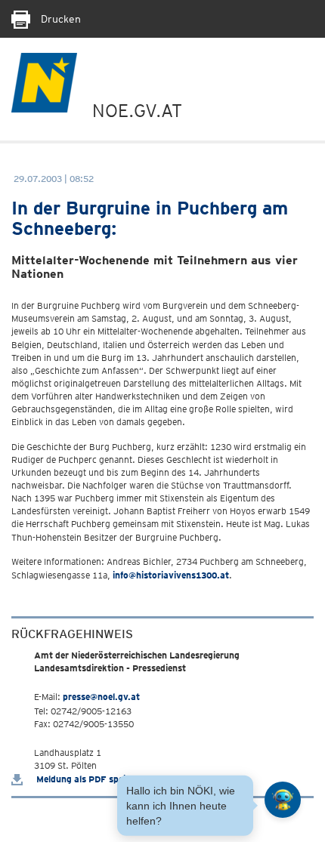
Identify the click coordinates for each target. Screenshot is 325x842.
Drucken (59, 19)
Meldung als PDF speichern (91, 779)
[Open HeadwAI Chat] (283, 800)
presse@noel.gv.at (101, 696)
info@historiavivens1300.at (171, 575)
